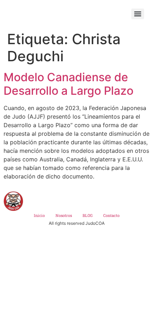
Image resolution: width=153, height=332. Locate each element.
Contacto (111, 215)
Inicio (39, 215)
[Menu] (137, 14)
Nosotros (64, 215)
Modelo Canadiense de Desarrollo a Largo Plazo (68, 84)
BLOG (88, 215)
